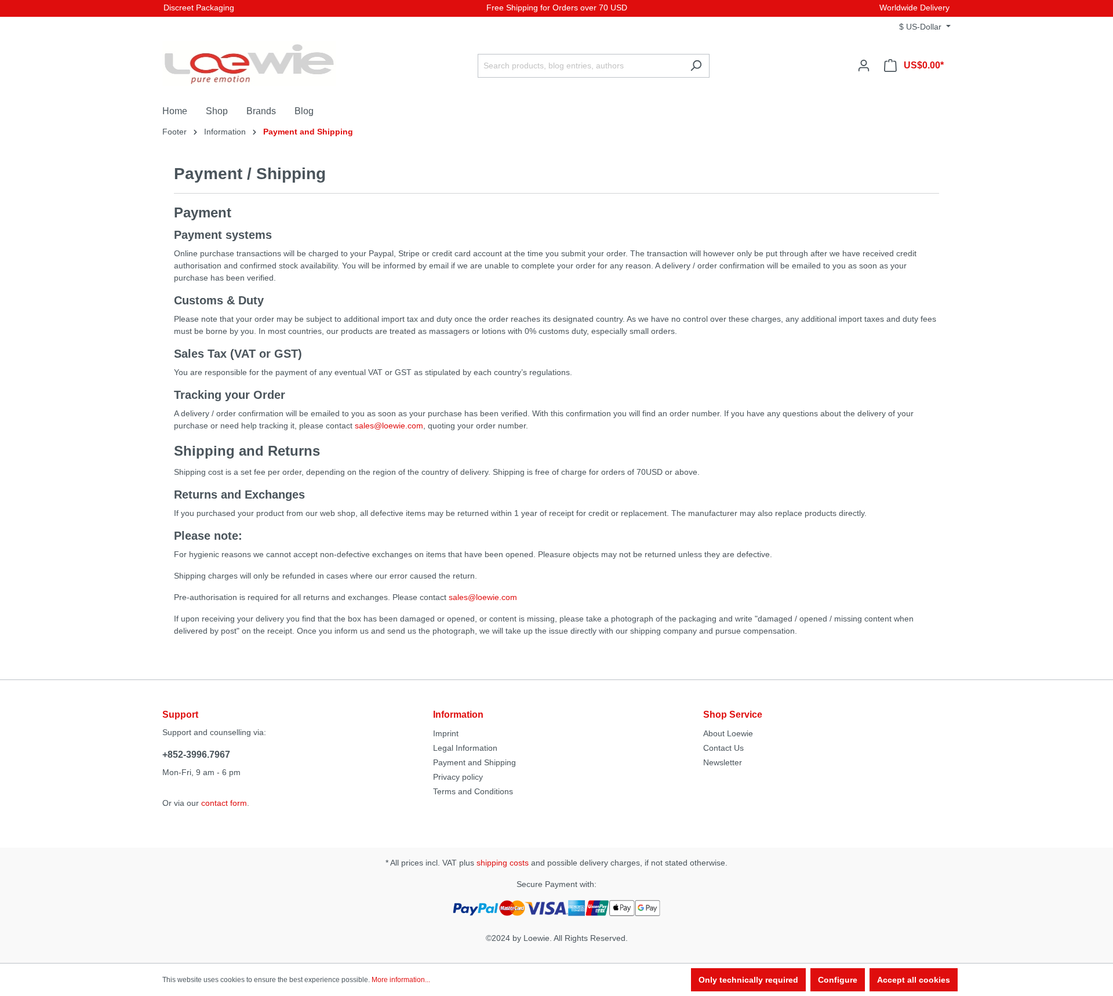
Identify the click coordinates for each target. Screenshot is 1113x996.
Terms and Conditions (473, 791)
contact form (224, 803)
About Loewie (728, 733)
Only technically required (748, 979)
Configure (837, 979)
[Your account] (863, 65)
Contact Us (723, 748)
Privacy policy (458, 776)
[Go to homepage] (249, 63)
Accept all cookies (913, 979)
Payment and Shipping (474, 762)
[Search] (696, 66)
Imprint (446, 733)
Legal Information (465, 748)
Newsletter (722, 762)
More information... (401, 980)
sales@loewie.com (389, 425)
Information (458, 714)
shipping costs (503, 862)
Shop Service (732, 714)
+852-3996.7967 (196, 754)
